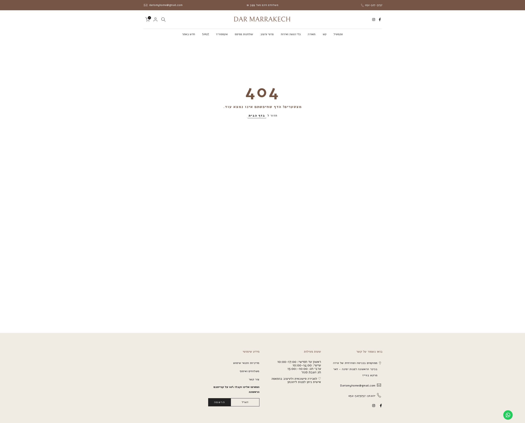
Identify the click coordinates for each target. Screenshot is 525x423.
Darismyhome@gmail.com (357, 385)
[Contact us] (508, 415)
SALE (205, 34)
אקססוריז (221, 34)
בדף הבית (257, 115)
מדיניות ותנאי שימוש (246, 363)
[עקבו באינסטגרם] (373, 19)
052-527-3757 (373, 5)
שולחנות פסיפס (244, 34)
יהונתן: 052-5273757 (361, 396)
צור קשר (254, 379)
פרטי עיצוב (267, 34)
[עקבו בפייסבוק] (379, 19)
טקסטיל (338, 34)
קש (325, 34)
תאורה (312, 34)
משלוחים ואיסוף (249, 371)
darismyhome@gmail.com (165, 5)
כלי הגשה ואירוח (291, 34)
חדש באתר (188, 34)
